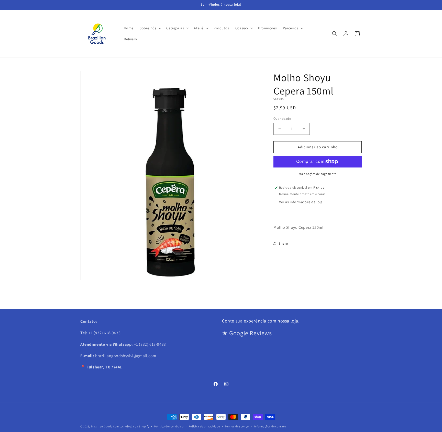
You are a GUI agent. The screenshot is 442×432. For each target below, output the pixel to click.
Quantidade (282, 118)
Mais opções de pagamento (317, 174)
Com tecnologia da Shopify (131, 426)
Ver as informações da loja (301, 202)
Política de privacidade (204, 426)
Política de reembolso (169, 426)
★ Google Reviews (247, 333)
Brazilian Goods (102, 426)
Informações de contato (270, 426)
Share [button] (283, 243)
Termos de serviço (237, 426)
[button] (150, 28)
